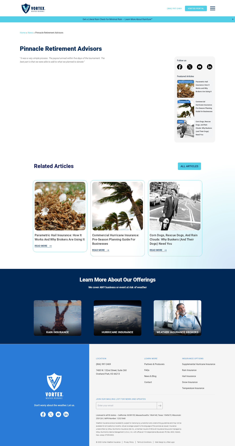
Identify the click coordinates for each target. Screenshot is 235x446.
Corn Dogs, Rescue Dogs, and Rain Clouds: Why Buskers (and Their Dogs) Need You (204, 128)
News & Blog (150, 376)
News (30, 32)
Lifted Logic (170, 442)
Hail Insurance (189, 376)
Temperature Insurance (193, 388)
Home (23, 32)
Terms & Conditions (144, 442)
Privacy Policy (129, 442)
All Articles (189, 166)
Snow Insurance (189, 382)
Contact (148, 382)
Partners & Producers (154, 364)
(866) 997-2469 (174, 8)
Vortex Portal (196, 8)
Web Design (159, 442)
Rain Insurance (189, 370)
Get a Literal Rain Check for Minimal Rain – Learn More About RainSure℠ (117, 19)
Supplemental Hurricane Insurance (198, 364)
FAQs (146, 370)
